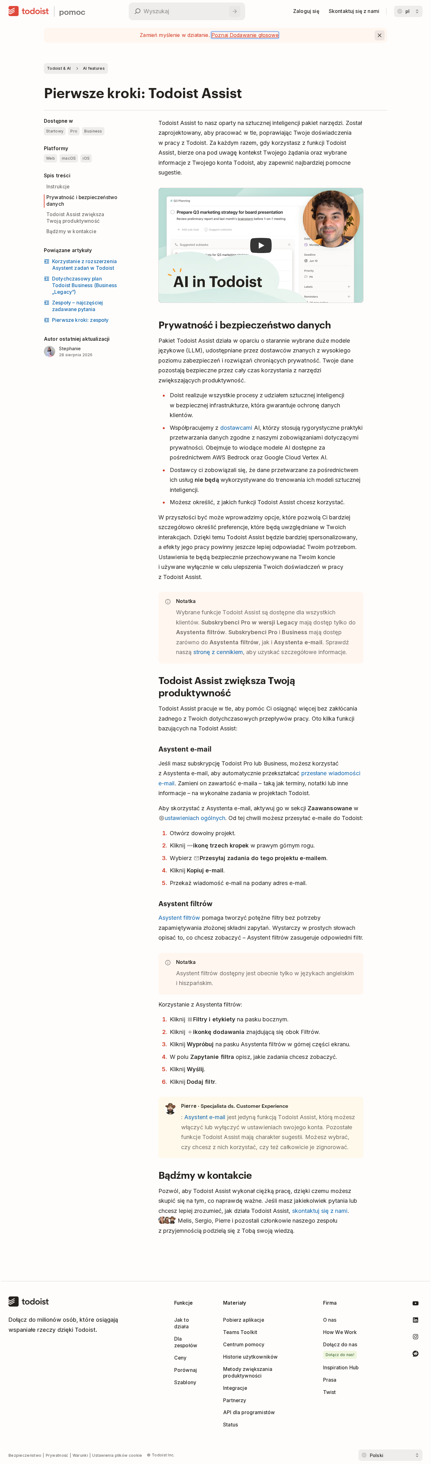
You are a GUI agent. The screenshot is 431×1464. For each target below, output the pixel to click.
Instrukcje (58, 187)
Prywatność (57, 1455)
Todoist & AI (59, 68)
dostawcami (236, 427)
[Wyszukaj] (234, 11)
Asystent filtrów (179, 917)
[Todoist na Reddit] (415, 1355)
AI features (94, 68)
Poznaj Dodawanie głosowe (245, 35)
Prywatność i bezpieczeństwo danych (81, 200)
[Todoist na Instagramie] (415, 1338)
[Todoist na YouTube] (415, 1304)
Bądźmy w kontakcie (71, 231)
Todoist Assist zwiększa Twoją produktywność (75, 217)
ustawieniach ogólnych (195, 818)
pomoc (72, 11)
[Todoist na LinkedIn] (415, 1321)
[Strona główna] (29, 11)
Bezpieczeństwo (25, 1455)
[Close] (380, 35)
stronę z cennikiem (218, 652)
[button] (261, 245)
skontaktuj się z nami (320, 1210)
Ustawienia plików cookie (117, 1455)
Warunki (80, 1455)
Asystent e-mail (204, 1117)
